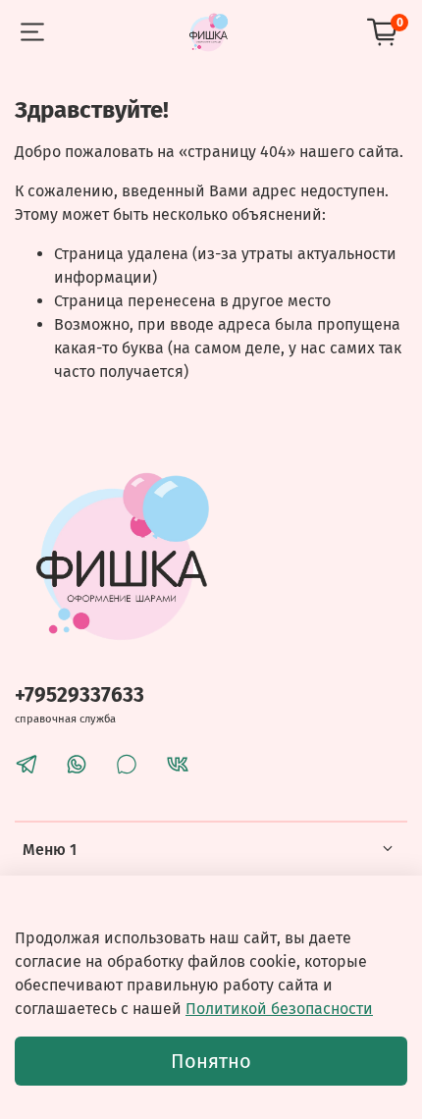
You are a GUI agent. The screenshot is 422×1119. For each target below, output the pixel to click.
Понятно (211, 1061)
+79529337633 (79, 695)
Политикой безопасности (279, 1008)
